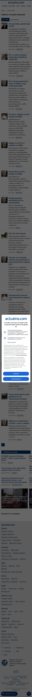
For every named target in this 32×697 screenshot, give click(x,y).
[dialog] (16, 348)
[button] (16, 342)
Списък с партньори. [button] (21, 355)
